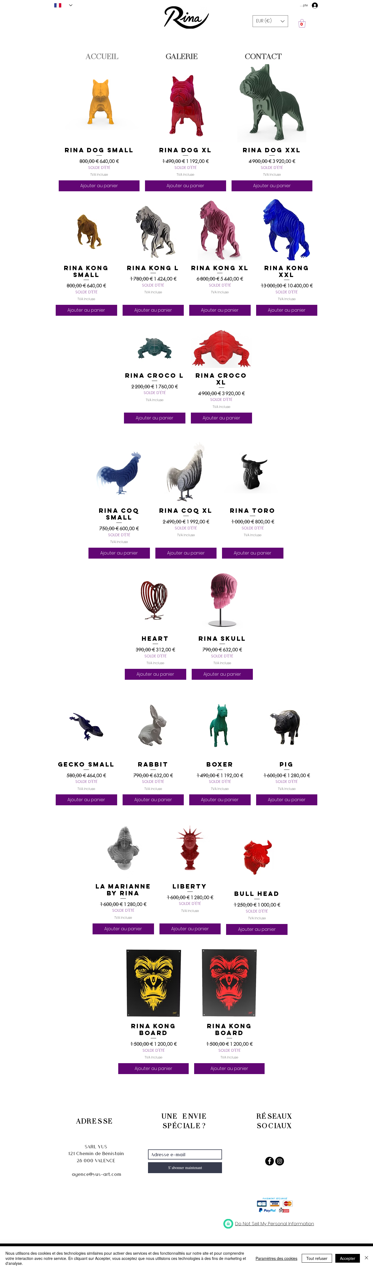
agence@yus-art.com (96, 1174)
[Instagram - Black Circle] (279, 1161)
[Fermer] (366, 1258)
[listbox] (270, 21)
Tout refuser (316, 1258)
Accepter (347, 1258)
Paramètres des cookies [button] (276, 1258)
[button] (270, 21)
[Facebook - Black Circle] (269, 1161)
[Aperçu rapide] (99, 102)
